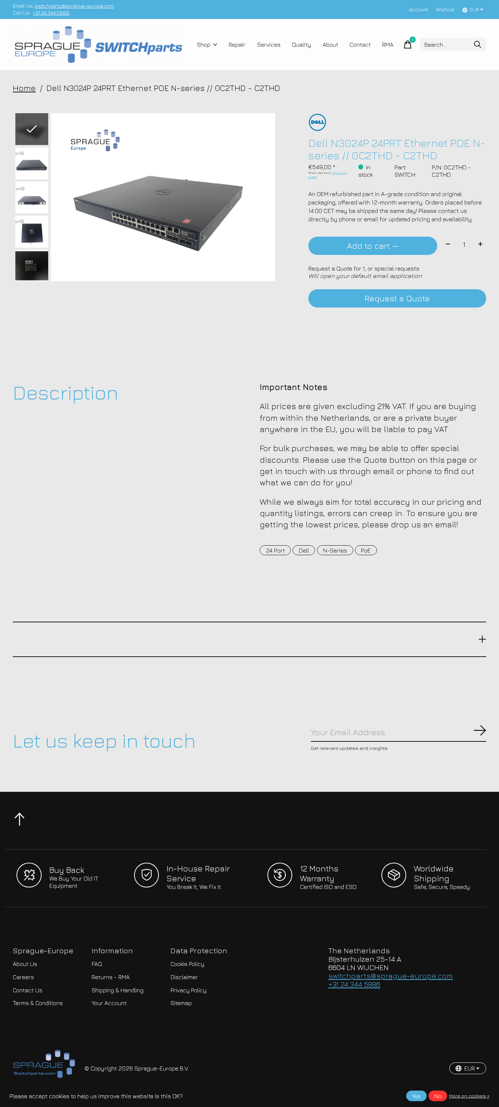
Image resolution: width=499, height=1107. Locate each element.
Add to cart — (373, 246)
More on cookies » (469, 1096)
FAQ (97, 963)
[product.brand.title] (397, 122)
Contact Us (27, 990)
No (438, 1096)
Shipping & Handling (118, 990)
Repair (237, 44)
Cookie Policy (187, 963)
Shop (203, 44)
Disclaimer (184, 977)
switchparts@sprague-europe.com (74, 6)
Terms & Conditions (38, 1003)
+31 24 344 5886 (51, 13)
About (330, 44)
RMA (387, 44)
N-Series (335, 550)
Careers (23, 977)
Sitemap (181, 1003)
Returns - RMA (111, 977)
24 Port (275, 550)
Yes (416, 1096)
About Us (25, 963)
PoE (366, 550)
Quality (301, 44)
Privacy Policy (188, 990)
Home (24, 88)
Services (269, 44)
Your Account (109, 1003)
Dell (304, 550)
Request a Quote (397, 298)
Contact (360, 44)
